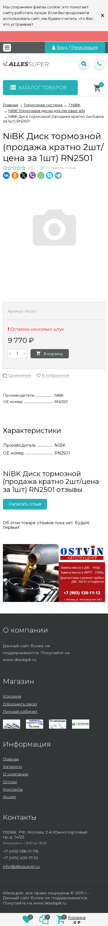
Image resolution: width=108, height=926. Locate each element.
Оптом (10, 781)
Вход (62, 47)
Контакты (13, 789)
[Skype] (49, 175)
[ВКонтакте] (6, 175)
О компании (15, 774)
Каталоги (12, 766)
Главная (11, 759)
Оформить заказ (20, 704)
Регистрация (84, 47)
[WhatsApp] (40, 175)
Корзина (12, 696)
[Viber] (32, 175)
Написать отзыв (25, 504)
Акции (9, 796)
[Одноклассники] (15, 175)
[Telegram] (58, 175)
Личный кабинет (20, 711)
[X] (23, 175)
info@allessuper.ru (21, 866)
